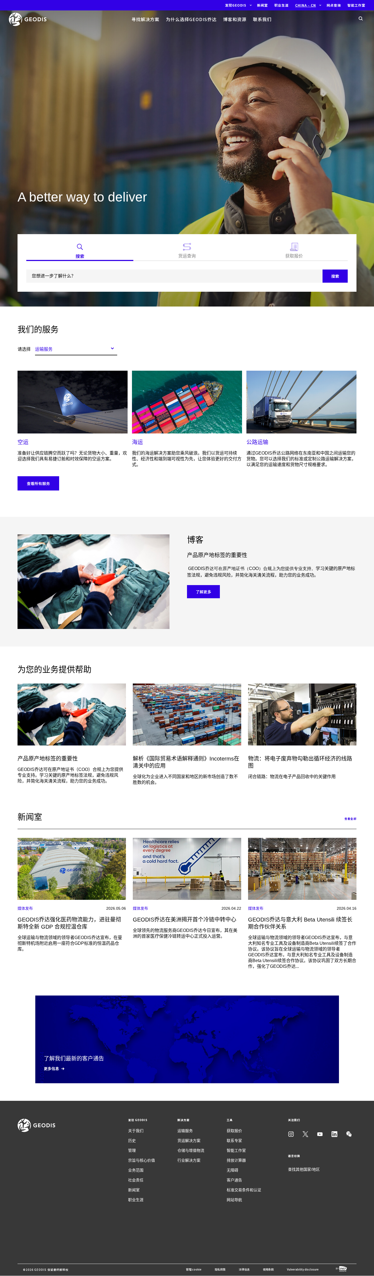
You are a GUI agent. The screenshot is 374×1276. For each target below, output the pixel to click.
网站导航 (234, 1200)
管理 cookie (194, 1269)
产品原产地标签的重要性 (48, 759)
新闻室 (134, 1190)
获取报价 (234, 1131)
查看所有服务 (38, 483)
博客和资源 (234, 19)
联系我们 (262, 19)
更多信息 (51, 1068)
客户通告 (234, 1180)
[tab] (79, 252)
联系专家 (234, 1140)
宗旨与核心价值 (141, 1160)
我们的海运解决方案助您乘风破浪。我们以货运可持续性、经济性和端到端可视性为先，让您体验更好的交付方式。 (186, 459)
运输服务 (185, 1131)
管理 (132, 1150)
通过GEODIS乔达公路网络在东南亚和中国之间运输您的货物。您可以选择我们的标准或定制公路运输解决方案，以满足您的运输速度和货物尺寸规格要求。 (301, 459)
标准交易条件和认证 (244, 1190)
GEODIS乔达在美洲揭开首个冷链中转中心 (184, 920)
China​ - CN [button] (305, 5)
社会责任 (135, 1180)
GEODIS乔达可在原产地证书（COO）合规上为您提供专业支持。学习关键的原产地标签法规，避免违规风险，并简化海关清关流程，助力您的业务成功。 (70, 775)
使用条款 (268, 1269)
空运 (23, 442)
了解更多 (203, 591)
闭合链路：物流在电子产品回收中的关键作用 (292, 776)
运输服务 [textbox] (44, 349)
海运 (137, 442)
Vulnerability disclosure (303, 1269)
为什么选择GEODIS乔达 (191, 19)
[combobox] (76, 348)
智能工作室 (236, 1150)
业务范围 (135, 1170)
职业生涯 (135, 1200)
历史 (132, 1140)
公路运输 (257, 442)
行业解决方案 (188, 1160)
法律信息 (244, 1269)
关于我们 (135, 1131)
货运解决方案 (188, 1140)
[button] (235, 5)
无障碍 (232, 1170)
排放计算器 (236, 1160)
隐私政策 (220, 1269)
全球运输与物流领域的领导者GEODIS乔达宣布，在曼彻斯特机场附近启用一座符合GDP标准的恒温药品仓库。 (70, 943)
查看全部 (350, 818)
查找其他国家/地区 (304, 1169)
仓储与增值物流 (190, 1150)
